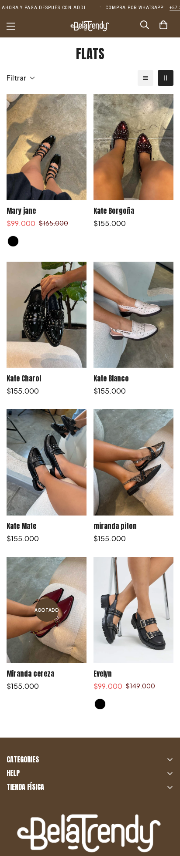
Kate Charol (24, 378)
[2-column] (165, 78)
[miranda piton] (133, 462)
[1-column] (145, 78)
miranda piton (115, 526)
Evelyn (102, 673)
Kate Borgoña (113, 211)
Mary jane (21, 211)
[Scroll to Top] (164, 810)
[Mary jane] (47, 147)
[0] (163, 26)
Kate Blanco (111, 378)
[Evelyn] (133, 610)
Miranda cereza (30, 673)
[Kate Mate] (47, 462)
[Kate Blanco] (133, 315)
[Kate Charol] (47, 315)
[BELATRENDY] (90, 26)
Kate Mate (21, 526)
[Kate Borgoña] (133, 147)
